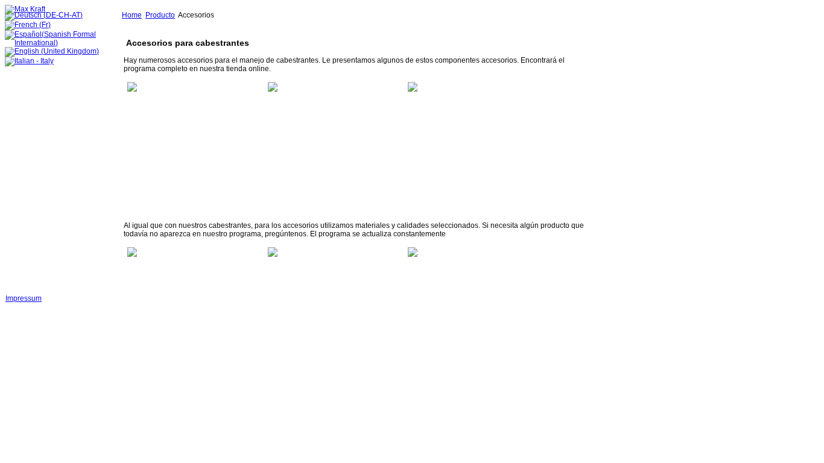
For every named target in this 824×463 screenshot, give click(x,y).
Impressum (23, 298)
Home (132, 15)
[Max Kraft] (25, 9)
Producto (160, 15)
